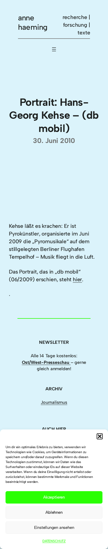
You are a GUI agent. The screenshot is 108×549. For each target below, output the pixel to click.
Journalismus (54, 402)
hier (77, 279)
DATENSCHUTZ (54, 541)
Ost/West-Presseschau (46, 362)
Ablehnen (53, 512)
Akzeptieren (54, 497)
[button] (99, 436)
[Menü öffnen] (54, 49)
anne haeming (33, 22)
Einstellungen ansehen (54, 527)
